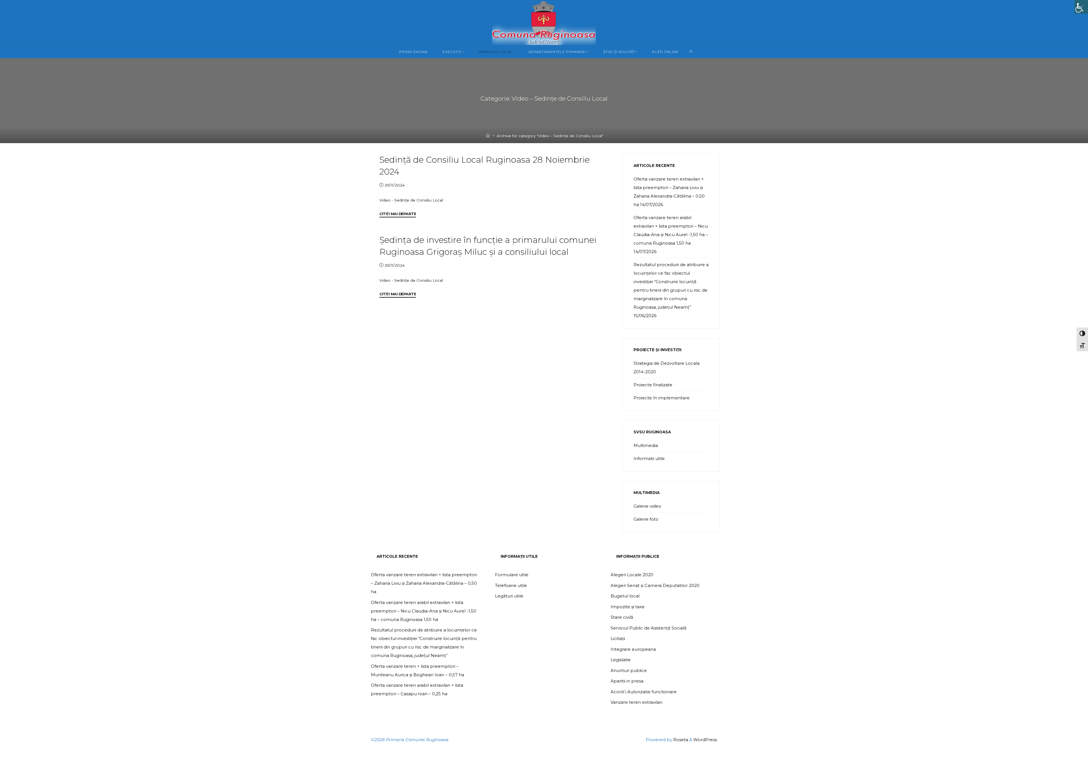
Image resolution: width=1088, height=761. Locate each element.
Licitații (618, 638)
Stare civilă (622, 617)
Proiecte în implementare (662, 397)
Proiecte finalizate (653, 384)
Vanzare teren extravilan (636, 702)
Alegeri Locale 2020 (632, 574)
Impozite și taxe (628, 606)
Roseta (680, 739)
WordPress (705, 739)
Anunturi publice (629, 670)
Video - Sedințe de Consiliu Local (411, 200)
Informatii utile (649, 458)
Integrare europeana (633, 649)
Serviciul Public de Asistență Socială (649, 628)
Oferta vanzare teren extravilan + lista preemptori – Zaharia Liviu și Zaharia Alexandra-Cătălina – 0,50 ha (424, 583)
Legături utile (509, 596)
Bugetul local (625, 596)
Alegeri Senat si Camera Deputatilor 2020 (655, 585)
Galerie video (647, 506)
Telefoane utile (511, 585)
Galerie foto (646, 519)
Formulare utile (511, 574)
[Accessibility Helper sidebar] (1081, 7)
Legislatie (621, 659)
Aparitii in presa (627, 681)
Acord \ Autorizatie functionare (644, 691)
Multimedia (646, 445)
